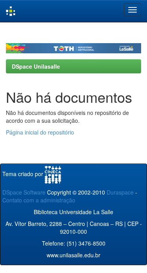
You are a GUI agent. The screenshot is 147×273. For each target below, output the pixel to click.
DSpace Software (23, 192)
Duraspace (120, 192)
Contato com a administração (38, 200)
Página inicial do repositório (40, 132)
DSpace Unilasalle (36, 66)
